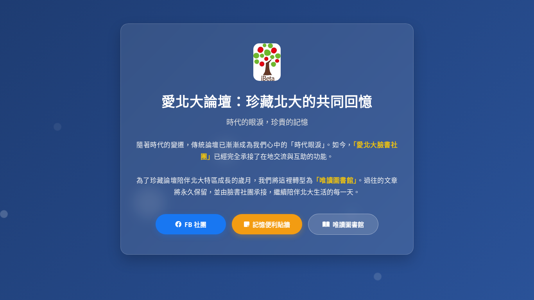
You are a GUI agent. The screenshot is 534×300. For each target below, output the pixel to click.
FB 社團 (195, 224)
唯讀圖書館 (348, 224)
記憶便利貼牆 (271, 224)
